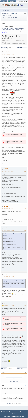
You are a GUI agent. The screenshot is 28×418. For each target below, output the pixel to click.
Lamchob (17, 29)
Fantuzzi (8, 31)
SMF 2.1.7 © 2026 (10, 414)
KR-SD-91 (6, 52)
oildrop (22, 31)
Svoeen (12, 31)
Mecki (3, 28)
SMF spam (9, 403)
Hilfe (7, 411)
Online (3, 23)
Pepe (13, 29)
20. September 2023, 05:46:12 (8, 230)
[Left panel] (24, 13)
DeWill (6, 169)
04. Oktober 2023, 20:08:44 (9, 305)
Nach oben (3, 368)
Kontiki (3, 29)
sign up (7, 390)
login (3, 390)
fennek (10, 28)
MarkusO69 (8, 29)
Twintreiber (19, 28)
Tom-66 (14, 28)
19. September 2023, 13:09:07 (8, 208)
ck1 (23, 28)
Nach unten (4, 47)
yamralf (6, 206)
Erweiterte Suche (14, 381)
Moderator (5, 32)
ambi (6, 28)
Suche (3, 372)
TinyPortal (3, 411)
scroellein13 (17, 31)
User (3, 385)
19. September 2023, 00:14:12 (8, 54)
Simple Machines (17, 414)
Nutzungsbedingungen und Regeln (16, 411)
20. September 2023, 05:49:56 (8, 276)
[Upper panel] (25, 13)
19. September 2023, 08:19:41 (8, 171)
